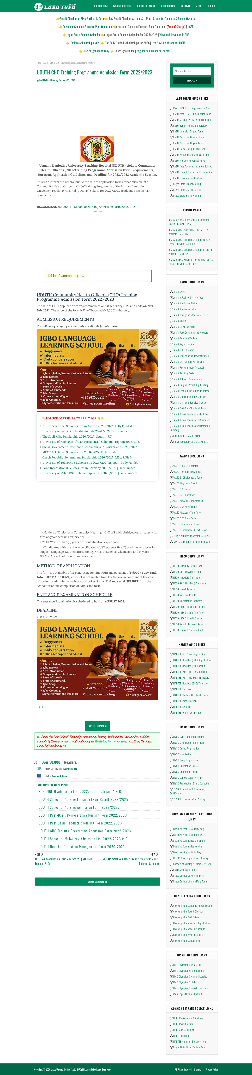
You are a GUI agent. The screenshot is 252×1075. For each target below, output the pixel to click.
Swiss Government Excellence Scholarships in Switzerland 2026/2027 (89, 447)
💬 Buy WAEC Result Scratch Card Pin (190, 536)
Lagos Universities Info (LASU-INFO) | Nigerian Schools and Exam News (81, 1069)
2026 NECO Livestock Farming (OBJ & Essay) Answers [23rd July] (190, 242)
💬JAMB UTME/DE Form (182, 326)
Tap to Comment (97, 726)
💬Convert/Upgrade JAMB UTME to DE (190, 441)
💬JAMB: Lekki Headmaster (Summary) (190, 420)
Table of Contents (66, 276)
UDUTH (45, 62)
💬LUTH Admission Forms (183, 869)
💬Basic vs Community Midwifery (187, 840)
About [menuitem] (199, 6)
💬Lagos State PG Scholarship (185, 184)
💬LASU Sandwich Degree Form (186, 131)
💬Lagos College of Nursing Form (187, 875)
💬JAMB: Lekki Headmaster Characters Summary (190, 428)
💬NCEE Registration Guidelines (186, 1018)
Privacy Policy (212, 1069)
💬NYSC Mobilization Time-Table (187, 742)
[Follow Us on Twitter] (39, 768)
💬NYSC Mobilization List (183, 754)
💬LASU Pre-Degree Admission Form (189, 160)
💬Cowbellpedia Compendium (185, 940)
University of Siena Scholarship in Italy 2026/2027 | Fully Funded (85, 431)
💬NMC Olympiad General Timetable (189, 988)
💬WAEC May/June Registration (186, 501)
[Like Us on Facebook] (39, 775)
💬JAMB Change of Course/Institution (189, 356)
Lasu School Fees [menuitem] (122, 6)
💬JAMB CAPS (177, 291)
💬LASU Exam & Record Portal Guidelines (191, 172)
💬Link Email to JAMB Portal (185, 436)
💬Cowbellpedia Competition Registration (191, 905)
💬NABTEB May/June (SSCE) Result (188, 671)
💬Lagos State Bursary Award (185, 195)
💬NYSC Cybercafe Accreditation (187, 737)
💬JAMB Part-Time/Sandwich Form (188, 408)
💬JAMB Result (178, 321)
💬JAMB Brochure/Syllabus (184, 338)
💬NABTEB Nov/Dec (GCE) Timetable (189, 683)
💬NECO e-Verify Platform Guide (187, 630)
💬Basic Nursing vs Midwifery (185, 852)
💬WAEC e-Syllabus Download (185, 471)
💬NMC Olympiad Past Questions (187, 970)
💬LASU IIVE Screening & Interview (188, 125)
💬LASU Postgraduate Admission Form (190, 154)
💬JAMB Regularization (182, 344)
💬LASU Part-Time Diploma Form (187, 137)
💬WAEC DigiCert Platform (184, 466)
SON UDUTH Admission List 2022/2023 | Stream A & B (80, 791)
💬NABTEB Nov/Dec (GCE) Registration (190, 660)
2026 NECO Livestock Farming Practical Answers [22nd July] (191, 251)
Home (39, 62)
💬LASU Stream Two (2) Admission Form (191, 119)
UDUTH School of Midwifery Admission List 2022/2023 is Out (85, 838)
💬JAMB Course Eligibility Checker (188, 396)
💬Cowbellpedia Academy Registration (190, 923)
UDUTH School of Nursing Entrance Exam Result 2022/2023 (83, 799)
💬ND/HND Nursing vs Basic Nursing (189, 858)
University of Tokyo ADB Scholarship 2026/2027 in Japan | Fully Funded (90, 462)
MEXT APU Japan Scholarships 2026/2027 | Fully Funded (80, 452)
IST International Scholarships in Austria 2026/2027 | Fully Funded (87, 426)
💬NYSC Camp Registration (184, 760)
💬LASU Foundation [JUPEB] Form (188, 149)
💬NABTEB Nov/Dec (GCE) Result (187, 666)
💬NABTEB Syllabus (180, 689)
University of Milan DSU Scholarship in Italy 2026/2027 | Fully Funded (89, 473)
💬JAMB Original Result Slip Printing (189, 385)
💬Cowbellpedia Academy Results (187, 929)
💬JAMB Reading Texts (182, 373)
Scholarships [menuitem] (168, 6)
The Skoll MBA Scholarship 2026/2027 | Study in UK (77, 436)
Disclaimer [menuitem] (185, 6)
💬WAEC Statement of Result (185, 524)
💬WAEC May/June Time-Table (186, 512)
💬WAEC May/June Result (183, 483)
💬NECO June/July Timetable (185, 577)
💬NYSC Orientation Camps (184, 772)
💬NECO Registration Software (186, 601)
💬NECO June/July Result (183, 589)
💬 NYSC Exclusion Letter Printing (188, 799)
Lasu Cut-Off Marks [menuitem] (145, 6)
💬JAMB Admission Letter (183, 309)
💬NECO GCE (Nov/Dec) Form (185, 571)
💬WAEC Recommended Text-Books (188, 530)
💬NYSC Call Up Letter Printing (186, 777)
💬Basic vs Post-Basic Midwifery (187, 829)
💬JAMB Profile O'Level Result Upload (189, 391)
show (81, 276)
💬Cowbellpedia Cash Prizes (184, 917)
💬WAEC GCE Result (180, 489)
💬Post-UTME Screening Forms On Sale (190, 108)
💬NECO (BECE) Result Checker (186, 618)
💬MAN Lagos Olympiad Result (186, 994)
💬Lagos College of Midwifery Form (188, 881)
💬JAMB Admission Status (183, 303)
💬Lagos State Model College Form (188, 1047)
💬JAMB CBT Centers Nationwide (187, 361)
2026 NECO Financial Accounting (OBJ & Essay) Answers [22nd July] (191, 261)
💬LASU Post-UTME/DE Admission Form (190, 114)
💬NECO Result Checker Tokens (186, 624)
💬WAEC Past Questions (182, 495)
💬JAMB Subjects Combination (186, 379)
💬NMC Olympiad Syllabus (184, 982)
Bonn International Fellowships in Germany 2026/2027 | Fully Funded (89, 468)
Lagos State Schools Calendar (83, 34)
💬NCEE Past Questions (182, 1024)
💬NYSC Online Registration (184, 748)
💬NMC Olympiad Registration (186, 965)
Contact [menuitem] (211, 6)
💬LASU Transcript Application (186, 178)
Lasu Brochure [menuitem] (100, 6)
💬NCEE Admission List (182, 1030)
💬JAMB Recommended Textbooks (188, 367)
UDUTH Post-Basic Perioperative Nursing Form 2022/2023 (83, 815)
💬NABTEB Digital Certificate (185, 712)
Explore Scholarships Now (84, 42)
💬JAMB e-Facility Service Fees (186, 297)
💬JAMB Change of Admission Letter (189, 315)
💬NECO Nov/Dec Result (183, 595)
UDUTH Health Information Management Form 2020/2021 (82, 846)
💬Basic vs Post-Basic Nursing (186, 834)
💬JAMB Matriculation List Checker (188, 402)
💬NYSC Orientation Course (184, 766)
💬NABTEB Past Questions (183, 701)
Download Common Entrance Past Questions (87, 26)
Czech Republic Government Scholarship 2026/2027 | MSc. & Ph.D (87, 457)
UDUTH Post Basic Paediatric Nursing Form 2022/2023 (80, 823)
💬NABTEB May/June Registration (187, 654)
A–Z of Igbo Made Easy (96, 51)
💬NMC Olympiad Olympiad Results (188, 976)
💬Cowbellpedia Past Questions (186, 935)
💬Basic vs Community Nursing (186, 846)
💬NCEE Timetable (179, 1035)
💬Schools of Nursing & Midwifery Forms (191, 864)
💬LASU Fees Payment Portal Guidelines (191, 166)
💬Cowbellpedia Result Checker (186, 911)
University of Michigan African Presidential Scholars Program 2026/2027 (91, 442)
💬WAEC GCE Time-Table (183, 518)
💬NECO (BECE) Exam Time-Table (187, 612)
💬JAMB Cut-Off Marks (182, 350)
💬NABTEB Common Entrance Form (188, 1041)
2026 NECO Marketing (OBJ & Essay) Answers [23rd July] (189, 232)
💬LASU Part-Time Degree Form (186, 143)
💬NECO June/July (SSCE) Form (186, 566)
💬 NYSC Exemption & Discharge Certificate (187, 791)
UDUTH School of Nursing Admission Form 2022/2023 (99, 207)
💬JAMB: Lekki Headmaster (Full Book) (190, 414)
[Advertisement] (97, 112)
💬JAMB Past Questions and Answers (189, 332)
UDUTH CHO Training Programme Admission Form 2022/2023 (85, 830)
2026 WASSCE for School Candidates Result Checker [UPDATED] (189, 222)
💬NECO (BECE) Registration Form (188, 606)
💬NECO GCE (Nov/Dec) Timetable (188, 583)
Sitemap (197, 1069)
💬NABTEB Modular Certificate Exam (189, 695)
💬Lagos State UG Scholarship (186, 189)
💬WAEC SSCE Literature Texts (186, 477)
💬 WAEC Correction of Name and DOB (190, 541)
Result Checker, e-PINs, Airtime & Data (82, 18)
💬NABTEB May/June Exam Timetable (189, 677)
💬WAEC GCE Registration (183, 506)
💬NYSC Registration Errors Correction (190, 783)
